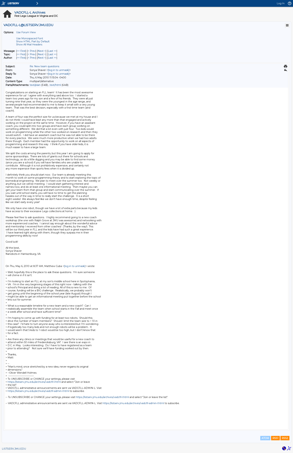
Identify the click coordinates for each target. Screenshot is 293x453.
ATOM (265, 438)
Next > (42, 50)
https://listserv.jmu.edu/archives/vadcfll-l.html (34, 381)
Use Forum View (26, 32)
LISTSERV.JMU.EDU (14, 448)
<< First (21, 50)
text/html (55, 85)
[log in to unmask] (58, 70)
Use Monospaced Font (29, 38)
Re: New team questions (44, 66)
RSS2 (285, 438)
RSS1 (275, 438)
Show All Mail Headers (29, 44)
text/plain (35, 85)
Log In (281, 3)
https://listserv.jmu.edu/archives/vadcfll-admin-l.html (38, 391)
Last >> (52, 50)
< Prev (31, 50)
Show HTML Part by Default (33, 41)
